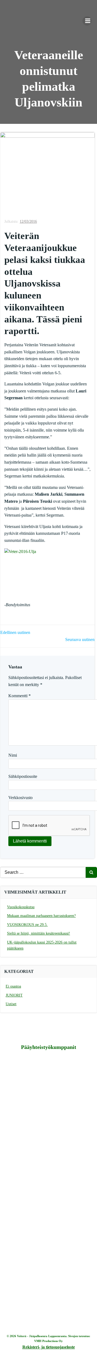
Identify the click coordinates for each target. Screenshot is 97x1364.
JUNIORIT (14, 995)
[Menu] (87, 21)
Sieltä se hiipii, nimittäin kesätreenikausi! (38, 933)
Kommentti (19, 695)
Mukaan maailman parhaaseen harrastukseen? (41, 916)
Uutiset (11, 1004)
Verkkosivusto (20, 797)
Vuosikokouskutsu (20, 907)
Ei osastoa (13, 986)
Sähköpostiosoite (22, 776)
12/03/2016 (28, 221)
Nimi (12, 755)
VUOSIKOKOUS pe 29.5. (27, 925)
